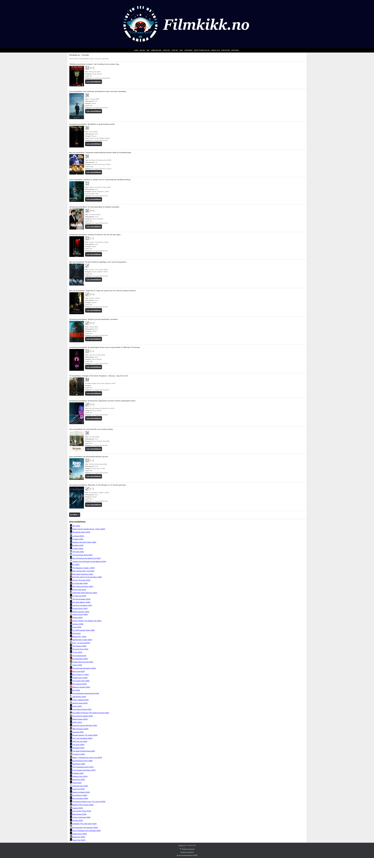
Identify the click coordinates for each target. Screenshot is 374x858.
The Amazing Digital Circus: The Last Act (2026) (88, 802)
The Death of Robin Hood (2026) (83, 751)
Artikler (166, 50)
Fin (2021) (75, 564)
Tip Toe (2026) (77, 652)
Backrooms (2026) (78, 837)
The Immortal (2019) (79, 656)
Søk (148, 50)
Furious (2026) (77, 617)
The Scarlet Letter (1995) (81, 681)
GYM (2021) (76, 633)
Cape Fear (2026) (78, 789)
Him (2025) (76, 526)
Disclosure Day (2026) (80, 786)
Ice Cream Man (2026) (80, 583)
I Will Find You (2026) (79, 741)
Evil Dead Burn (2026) (80, 659)
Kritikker (235, 50)
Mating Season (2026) (80, 719)
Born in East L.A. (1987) (80, 674)
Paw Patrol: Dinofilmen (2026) (82, 574)
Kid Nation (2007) (78, 748)
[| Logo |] (187, 46)
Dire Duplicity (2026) (79, 684)
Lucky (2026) (76, 627)
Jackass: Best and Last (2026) (82, 662)
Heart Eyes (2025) (78, 780)
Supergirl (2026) (78, 732)
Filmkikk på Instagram (187, 852)
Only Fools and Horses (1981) (82, 586)
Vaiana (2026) (77, 665)
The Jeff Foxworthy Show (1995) (83, 630)
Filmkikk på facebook (188, 849)
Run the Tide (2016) (79, 589)
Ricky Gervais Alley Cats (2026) (83, 571)
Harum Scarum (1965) (80, 614)
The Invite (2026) (78, 552)
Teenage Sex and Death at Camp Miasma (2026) (89, 561)
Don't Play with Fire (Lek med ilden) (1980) (87, 577)
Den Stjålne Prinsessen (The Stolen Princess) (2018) (90, 713)
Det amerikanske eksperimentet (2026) (85, 693)
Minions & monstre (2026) (81, 687)
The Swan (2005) (78, 745)
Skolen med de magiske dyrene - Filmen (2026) (88, 529)
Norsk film (215, 50)
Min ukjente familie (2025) (81, 532)
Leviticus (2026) (77, 624)
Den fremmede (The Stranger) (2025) (85, 827)
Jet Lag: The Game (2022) (81, 580)
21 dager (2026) (77, 539)
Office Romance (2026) (80, 729)
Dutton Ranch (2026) (79, 834)
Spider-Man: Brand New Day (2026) (84, 593)
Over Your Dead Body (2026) (82, 738)
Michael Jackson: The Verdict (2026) (84, 735)
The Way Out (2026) (79, 596)
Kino (181, 50)
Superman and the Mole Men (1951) (84, 725)
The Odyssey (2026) (79, 646)
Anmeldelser (156, 50)
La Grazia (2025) (78, 536)
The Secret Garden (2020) (81, 599)
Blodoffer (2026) (77, 545)
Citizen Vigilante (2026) (80, 700)
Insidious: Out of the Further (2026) (84, 542)
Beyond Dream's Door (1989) (82, 761)
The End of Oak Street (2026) (82, 555)
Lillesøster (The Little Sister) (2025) (84, 824)
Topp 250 (174, 50)
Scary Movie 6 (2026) (79, 795)
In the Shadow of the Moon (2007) (84, 770)
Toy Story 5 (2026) (78, 754)
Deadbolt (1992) (78, 773)
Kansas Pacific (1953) (80, 608)
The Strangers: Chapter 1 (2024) (83, 568)
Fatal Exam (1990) (78, 764)
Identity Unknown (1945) (80, 612)
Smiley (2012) (77, 722)
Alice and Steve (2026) (80, 798)
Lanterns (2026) (77, 548)
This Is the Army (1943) (80, 649)
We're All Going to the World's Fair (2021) (86, 558)
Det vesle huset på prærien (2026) (84, 668)
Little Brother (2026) (79, 697)
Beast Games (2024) (79, 814)
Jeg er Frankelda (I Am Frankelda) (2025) (86, 831)
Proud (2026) (76, 783)
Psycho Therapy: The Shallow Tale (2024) (86, 621)
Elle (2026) (76, 690)
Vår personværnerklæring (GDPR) (187, 855)
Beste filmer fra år (202, 50)
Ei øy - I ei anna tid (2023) (81, 643)
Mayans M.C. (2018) (79, 636)
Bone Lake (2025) (78, 671)
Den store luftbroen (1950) (81, 602)
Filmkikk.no (181, 845)
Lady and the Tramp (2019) (81, 811)
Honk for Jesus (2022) (80, 703)
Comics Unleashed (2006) (81, 817)
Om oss (142, 50)
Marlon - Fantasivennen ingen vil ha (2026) (87, 757)
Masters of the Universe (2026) (83, 805)
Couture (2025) (77, 808)
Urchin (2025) (77, 706)
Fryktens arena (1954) (80, 678)
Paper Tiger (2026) (78, 840)
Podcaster (225, 50)
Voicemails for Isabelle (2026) (82, 716)
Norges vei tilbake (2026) (81, 792)
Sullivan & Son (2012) (80, 776)
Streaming (188, 50)
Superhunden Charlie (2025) (82, 640)
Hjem (136, 50)
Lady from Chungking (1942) (82, 605)
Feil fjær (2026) (77, 820)
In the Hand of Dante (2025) (81, 709)
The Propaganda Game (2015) (83, 767)
